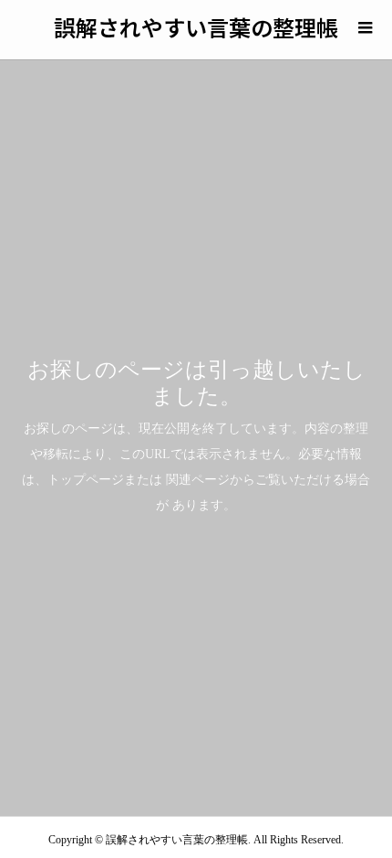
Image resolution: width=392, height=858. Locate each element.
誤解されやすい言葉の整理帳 (196, 27)
